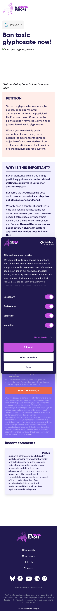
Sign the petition (28, 390)
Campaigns (28, 556)
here (29, 434)
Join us (28, 562)
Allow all (28, 347)
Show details (41, 337)
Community (28, 550)
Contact (28, 568)
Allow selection (28, 357)
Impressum (36, 587)
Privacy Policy (22, 587)
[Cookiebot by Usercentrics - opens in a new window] (41, 243)
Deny (28, 367)
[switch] (49, 306)
